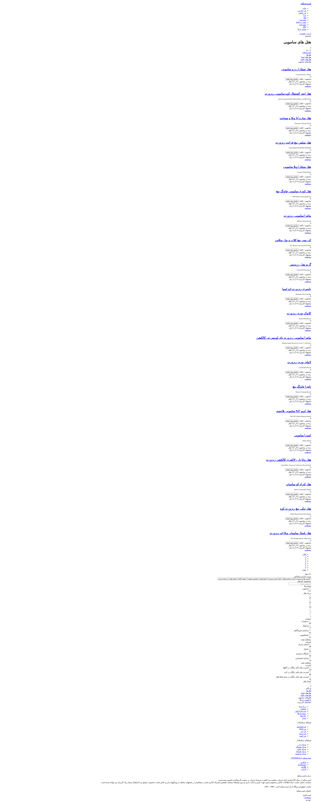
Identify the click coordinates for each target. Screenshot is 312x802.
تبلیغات (303, 709)
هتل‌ (304, 18)
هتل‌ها (308, 55)
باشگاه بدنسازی (302, 654)
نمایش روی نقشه (292, 79)
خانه (304, 8)
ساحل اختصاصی (302, 658)
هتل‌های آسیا (306, 57)
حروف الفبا (242, 579)
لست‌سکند (306, 3)
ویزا (304, 15)
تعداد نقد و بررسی (274, 579)
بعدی (304, 570)
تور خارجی (302, 11)
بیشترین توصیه (253, 579)
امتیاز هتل (263, 579)
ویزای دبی (302, 744)
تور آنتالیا (302, 729)
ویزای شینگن (301, 747)
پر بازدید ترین (223, 579)
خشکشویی (304, 635)
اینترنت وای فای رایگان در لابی (296, 672)
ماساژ (306, 649)
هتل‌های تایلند (306, 59)
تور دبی (303, 731)
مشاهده (308, 86)
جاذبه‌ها (303, 716)
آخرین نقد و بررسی (303, 579)
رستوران (305, 621)
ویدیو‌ (304, 718)
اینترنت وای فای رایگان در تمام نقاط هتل (292, 677)
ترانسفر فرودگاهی (301, 630)
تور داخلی (302, 13)
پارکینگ (306, 626)
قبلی (304, 554)
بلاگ (304, 27)
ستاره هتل (233, 579)
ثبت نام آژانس (300, 711)
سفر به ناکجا (301, 22)
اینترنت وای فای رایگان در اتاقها (296, 668)
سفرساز (302, 20)
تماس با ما (302, 29)
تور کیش (302, 736)
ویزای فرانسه (300, 754)
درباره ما (302, 706)
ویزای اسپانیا (301, 751)
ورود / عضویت (305, 33)
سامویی (305, 589)
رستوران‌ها (301, 713)
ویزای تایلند (301, 749)
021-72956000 (296, 758)
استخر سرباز (303, 644)
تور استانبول (301, 727)
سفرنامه (302, 25)
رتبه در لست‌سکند (289, 579)
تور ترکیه (302, 734)
